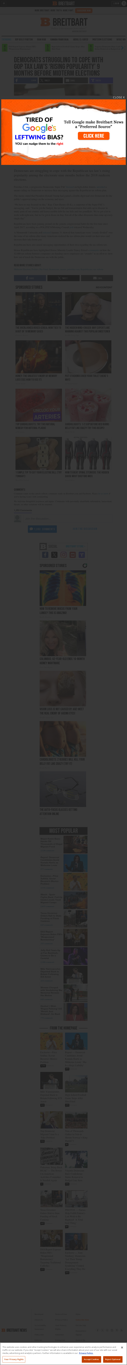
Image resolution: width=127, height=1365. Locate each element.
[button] (63, 682)
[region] (63, 1354)
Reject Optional (113, 1359)
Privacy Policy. (86, 1353)
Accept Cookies (91, 1359)
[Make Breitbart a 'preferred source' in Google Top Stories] (63, 130)
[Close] (122, 1347)
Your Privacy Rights (14, 1359)
